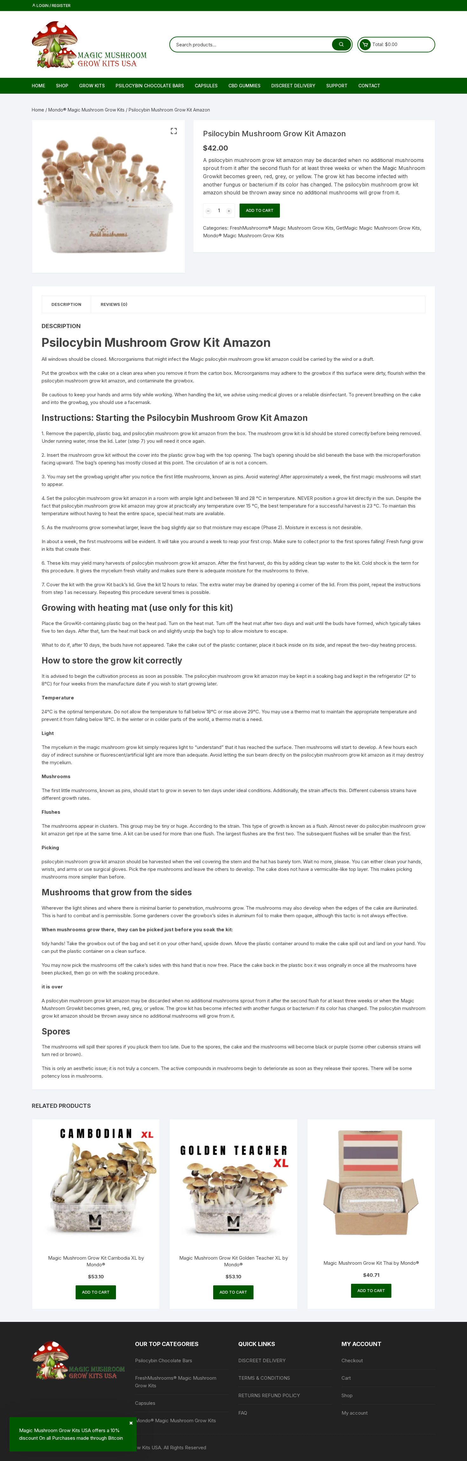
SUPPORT (337, 85)
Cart (346, 1378)
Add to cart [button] (96, 1292)
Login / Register (53, 5)
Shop (62, 85)
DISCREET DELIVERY (293, 85)
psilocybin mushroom (155, 563)
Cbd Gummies (244, 85)
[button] (174, 131)
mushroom (76, 381)
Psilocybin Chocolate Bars (150, 85)
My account (355, 1413)
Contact (369, 85)
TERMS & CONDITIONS (264, 1378)
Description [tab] (66, 304)
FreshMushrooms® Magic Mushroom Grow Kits (282, 228)
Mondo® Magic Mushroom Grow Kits (86, 109)
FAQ (242, 1413)
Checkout (352, 1360)
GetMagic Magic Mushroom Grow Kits (378, 228)
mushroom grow (86, 455)
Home (38, 85)
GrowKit (72, 623)
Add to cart (260, 210)
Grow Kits (92, 85)
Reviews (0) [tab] (114, 304)
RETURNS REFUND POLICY (269, 1395)
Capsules (206, 85)
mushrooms (110, 541)
